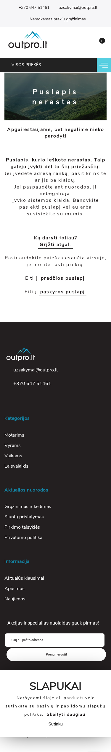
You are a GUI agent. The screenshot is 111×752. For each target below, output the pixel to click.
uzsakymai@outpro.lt (78, 7)
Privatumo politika (23, 537)
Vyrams (12, 445)
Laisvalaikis (16, 466)
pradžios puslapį (63, 278)
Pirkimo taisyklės (22, 527)
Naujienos (14, 599)
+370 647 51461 (34, 7)
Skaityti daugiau (66, 714)
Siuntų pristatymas (24, 517)
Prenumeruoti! (56, 654)
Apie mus (14, 588)
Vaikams (13, 456)
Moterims (14, 435)
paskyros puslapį (62, 292)
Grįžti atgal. (55, 244)
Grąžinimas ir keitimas (27, 506)
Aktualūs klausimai (24, 578)
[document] (55, 703)
